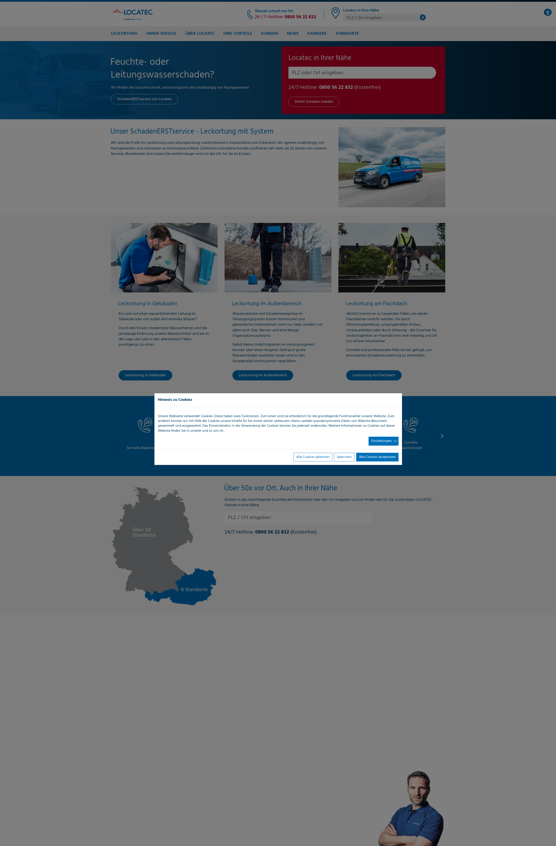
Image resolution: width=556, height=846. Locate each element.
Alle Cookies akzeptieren (377, 457)
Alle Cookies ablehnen (312, 457)
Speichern (344, 457)
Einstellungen (381, 441)
